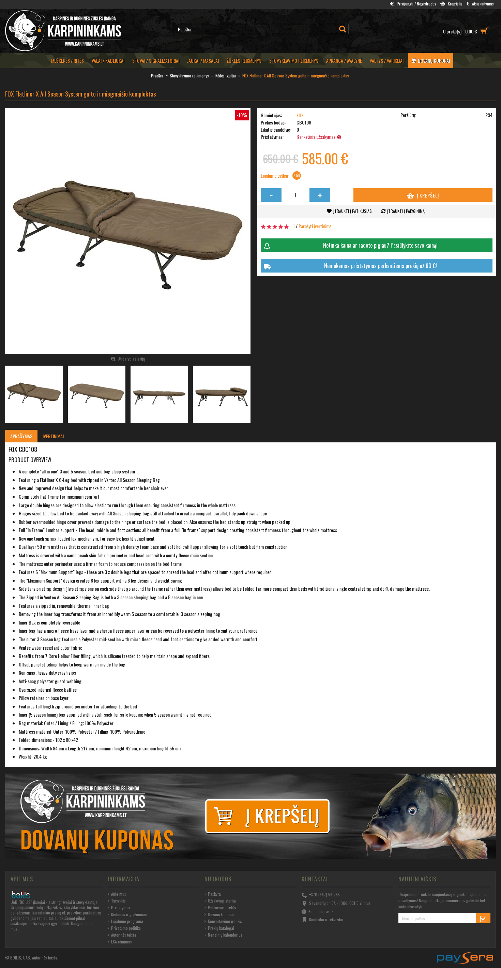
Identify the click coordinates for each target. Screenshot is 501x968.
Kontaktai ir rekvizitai (326, 919)
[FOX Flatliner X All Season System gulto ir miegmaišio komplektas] (127, 231)
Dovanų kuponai (221, 914)
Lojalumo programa (127, 921)
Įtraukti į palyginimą (406, 211)
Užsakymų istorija (222, 901)
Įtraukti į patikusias (352, 211)
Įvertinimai (53, 436)
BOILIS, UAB (20, 957)
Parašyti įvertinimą (315, 226)
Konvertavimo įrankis (225, 921)
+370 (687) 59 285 (324, 894)
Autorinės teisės (123, 935)
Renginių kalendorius (225, 935)
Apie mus (118, 894)
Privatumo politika (126, 928)
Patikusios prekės (222, 907)
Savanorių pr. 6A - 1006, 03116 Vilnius (339, 903)
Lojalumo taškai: (275, 175)
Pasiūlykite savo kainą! (414, 245)
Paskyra (214, 894)
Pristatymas (120, 907)
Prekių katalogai (221, 928)
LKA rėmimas (121, 941)
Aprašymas (21, 436)
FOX (300, 115)
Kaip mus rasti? (321, 911)
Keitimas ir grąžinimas (129, 914)
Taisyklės (118, 901)
